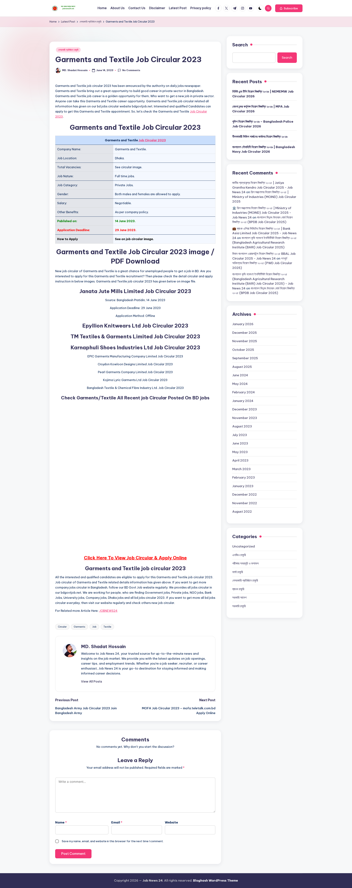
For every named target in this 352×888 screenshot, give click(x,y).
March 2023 (241, 469)
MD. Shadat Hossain (103, 646)
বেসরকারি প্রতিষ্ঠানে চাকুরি (68, 49)
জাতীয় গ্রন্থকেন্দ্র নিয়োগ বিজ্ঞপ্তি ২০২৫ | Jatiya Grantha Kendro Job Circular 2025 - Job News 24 (262, 187)
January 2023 (242, 486)
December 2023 (244, 409)
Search (240, 44)
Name (61, 822)
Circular (62, 626)
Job (94, 626)
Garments (79, 626)
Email (116, 822)
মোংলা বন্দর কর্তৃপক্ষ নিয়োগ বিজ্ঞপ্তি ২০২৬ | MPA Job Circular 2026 (260, 108)
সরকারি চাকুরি (239, 606)
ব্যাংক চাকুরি (238, 589)
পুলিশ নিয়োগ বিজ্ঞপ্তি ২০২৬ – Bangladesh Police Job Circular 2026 (262, 123)
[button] (288, 8)
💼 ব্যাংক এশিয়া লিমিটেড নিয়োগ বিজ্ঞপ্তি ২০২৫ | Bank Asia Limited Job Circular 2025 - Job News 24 (264, 233)
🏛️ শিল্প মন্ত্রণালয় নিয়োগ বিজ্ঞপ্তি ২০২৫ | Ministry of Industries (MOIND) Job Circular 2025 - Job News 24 (261, 212)
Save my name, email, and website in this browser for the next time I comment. (112, 841)
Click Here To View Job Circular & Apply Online (135, 557)
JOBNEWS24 (108, 611)
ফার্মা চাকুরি (237, 572)
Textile (107, 626)
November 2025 (244, 341)
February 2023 (243, 477)
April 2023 (240, 460)
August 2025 (242, 367)
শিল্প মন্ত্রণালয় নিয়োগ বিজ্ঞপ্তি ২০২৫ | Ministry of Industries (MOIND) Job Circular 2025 (264, 196)
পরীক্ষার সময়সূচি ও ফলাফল (245, 563)
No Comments (131, 70)
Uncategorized (243, 546)
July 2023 (239, 435)
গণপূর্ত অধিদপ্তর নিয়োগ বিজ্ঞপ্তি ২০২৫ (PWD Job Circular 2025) (262, 263)
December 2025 (244, 333)
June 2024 (240, 375)
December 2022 (244, 494)
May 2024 (240, 384)
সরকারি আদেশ (239, 597)
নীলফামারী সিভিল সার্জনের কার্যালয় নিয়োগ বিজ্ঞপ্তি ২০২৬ (259, 137)
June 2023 (240, 443)
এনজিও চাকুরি (239, 555)
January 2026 (242, 324)
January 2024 (242, 401)
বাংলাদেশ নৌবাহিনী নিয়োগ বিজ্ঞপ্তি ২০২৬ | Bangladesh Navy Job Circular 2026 (263, 149)
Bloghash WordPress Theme (215, 880)
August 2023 (242, 426)
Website (171, 822)
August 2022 (242, 512)
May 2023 (240, 452)
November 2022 (244, 503)
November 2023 (244, 418)
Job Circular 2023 (152, 140)
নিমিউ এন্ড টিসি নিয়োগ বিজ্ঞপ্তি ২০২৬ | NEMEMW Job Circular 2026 (263, 93)
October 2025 (243, 350)
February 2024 (243, 392)
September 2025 (245, 358)
